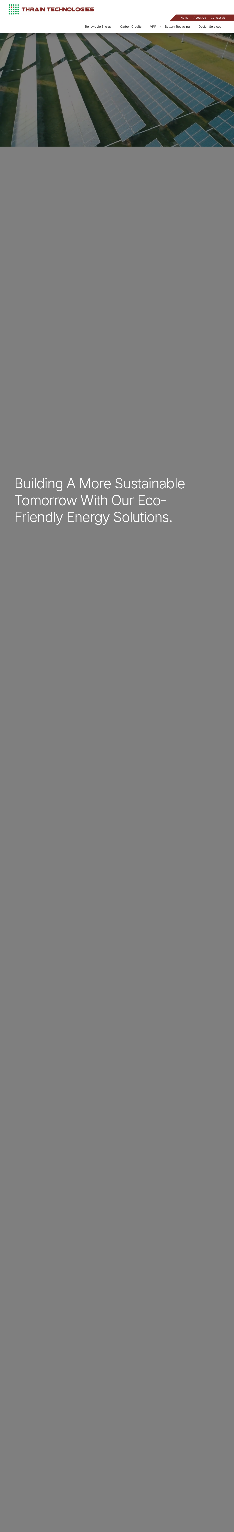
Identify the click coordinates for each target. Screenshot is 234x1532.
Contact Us (218, 17)
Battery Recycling (177, 26)
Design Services (209, 26)
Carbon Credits (130, 26)
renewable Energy (98, 26)
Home (184, 17)
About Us (199, 17)
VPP (153, 26)
